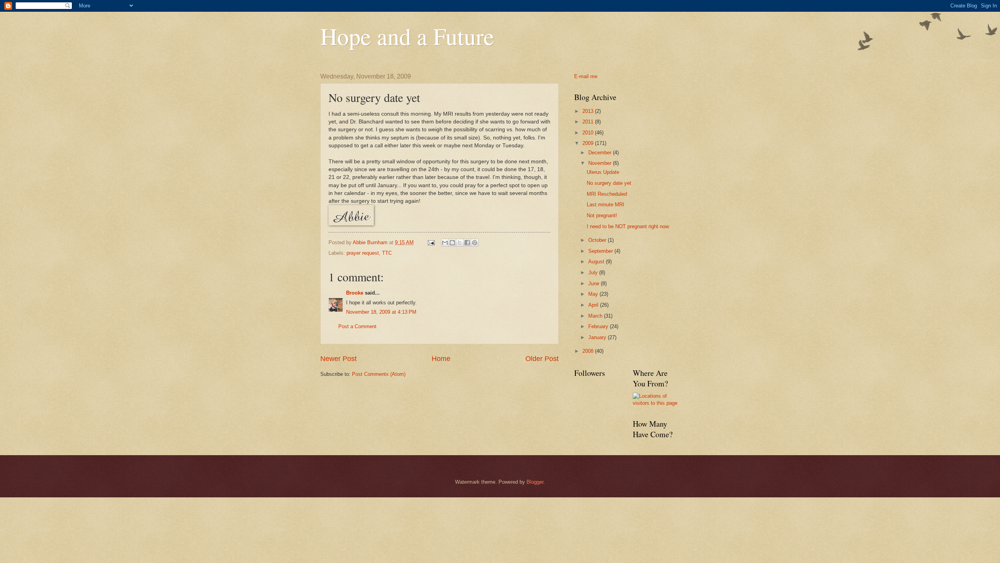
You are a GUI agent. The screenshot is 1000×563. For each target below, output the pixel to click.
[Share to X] (460, 243)
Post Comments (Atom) (378, 374)
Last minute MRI (605, 204)
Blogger (535, 482)
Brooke (354, 293)
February (599, 326)
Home (441, 359)
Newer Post (338, 359)
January (598, 337)
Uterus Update (603, 172)
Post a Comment (357, 326)
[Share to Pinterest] (475, 243)
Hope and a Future (407, 36)
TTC (387, 253)
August (597, 262)
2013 (588, 111)
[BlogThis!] (452, 243)
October (598, 240)
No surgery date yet (609, 183)
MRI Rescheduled (607, 194)
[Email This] (445, 243)
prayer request (362, 253)
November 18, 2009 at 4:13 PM (381, 312)
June (594, 283)
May (594, 294)
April (594, 305)
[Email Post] (430, 242)
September (601, 251)
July (593, 272)
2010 (588, 133)
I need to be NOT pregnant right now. (628, 226)
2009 (588, 143)
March (596, 316)
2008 (588, 351)
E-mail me (585, 76)
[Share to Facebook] (467, 243)
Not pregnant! (602, 215)
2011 (588, 122)
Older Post (542, 359)
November (600, 163)
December (600, 152)
